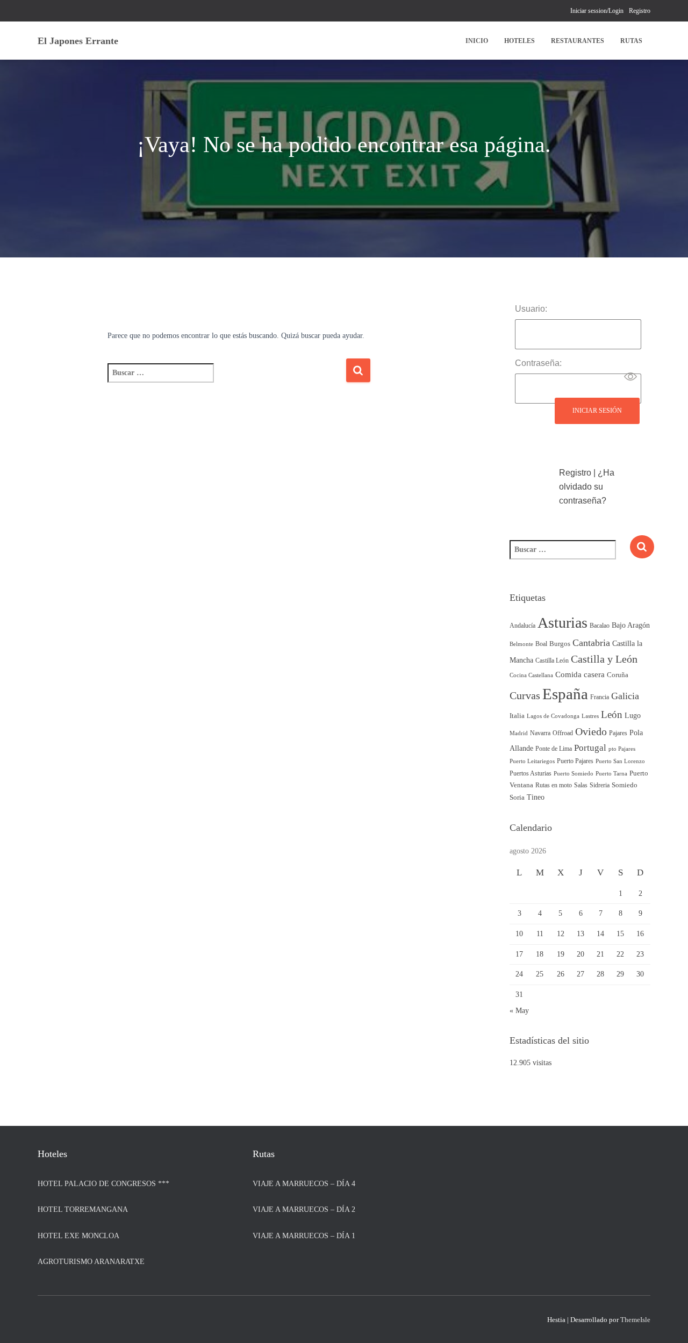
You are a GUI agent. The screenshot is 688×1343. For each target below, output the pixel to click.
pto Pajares (621, 749)
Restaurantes (577, 41)
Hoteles (519, 41)
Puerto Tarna (611, 774)
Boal (541, 644)
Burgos (559, 644)
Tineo (535, 797)
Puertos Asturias (530, 773)
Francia (599, 697)
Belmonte (521, 644)
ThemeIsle (635, 1320)
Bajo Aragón (631, 625)
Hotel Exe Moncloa (78, 1236)
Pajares (618, 733)
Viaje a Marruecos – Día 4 (304, 1184)
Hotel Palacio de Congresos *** (103, 1184)
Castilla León (552, 660)
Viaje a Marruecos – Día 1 (304, 1236)
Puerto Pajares (575, 761)
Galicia (625, 696)
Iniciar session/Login (597, 11)
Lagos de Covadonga (553, 716)
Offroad (563, 733)
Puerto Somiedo (573, 774)
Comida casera (580, 674)
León (611, 714)
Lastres (590, 716)
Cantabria (591, 642)
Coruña (617, 675)
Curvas (525, 695)
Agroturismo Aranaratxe (91, 1262)
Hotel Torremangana (83, 1209)
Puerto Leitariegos (532, 761)
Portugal (590, 748)
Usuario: (531, 308)
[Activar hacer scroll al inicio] (666, 1321)
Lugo (633, 715)
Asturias (562, 622)
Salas (580, 785)
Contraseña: (538, 363)
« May (519, 1011)
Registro (639, 11)
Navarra (540, 733)
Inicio (476, 41)
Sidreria (600, 785)
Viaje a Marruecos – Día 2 (304, 1209)
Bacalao (600, 625)
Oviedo (591, 731)
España (565, 693)
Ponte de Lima (553, 748)
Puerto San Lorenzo (620, 761)
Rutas (631, 41)
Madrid (519, 733)
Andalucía (522, 625)
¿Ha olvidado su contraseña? (586, 486)
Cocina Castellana (531, 675)
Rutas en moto (553, 785)
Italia (517, 716)
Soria (517, 797)
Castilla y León (604, 659)
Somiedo (624, 785)
